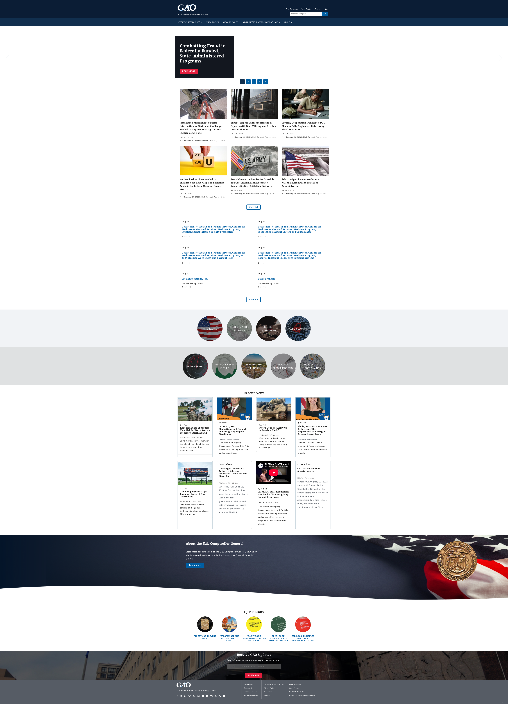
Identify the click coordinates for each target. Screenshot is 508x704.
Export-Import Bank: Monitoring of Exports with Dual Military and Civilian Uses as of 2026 (253, 126)
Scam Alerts (293, 688)
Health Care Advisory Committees (302, 695)
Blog (326, 9)
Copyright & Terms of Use (274, 684)
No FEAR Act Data (296, 692)
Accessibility (268, 692)
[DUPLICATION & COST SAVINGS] (312, 378)
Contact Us (248, 688)
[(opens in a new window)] (177, 696)
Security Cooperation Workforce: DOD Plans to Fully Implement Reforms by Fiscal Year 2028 (303, 126)
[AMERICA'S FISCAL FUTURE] (224, 378)
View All (253, 207)
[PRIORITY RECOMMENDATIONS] (283, 378)
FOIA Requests (295, 684)
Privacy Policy (269, 688)
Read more (188, 71)
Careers (318, 9)
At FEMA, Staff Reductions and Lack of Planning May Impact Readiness (232, 430)
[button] (500, 58)
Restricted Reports (251, 695)
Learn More (195, 565)
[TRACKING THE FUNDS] (254, 378)
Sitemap (267, 695)
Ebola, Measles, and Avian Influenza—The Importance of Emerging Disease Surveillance (313, 430)
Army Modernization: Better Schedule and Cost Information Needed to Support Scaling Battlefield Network (252, 182)
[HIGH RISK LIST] (195, 378)
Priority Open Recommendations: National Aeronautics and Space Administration (301, 182)
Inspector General (251, 692)
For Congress (292, 9)
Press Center (306, 9)
